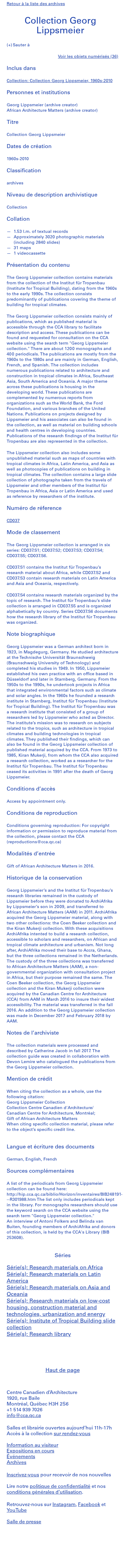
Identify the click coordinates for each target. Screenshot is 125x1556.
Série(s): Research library (39, 1334)
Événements (21, 1457)
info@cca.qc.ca (24, 1415)
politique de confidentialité (60, 1486)
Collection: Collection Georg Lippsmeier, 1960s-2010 (60, 81)
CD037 (13, 521)
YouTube (17, 1510)
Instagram (64, 1504)
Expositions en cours (30, 1451)
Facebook (89, 1504)
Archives (16, 1462)
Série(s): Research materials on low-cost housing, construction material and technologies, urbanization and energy (58, 1308)
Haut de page (63, 1370)
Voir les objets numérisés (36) (88, 57)
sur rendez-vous (72, 1434)
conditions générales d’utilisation (44, 1492)
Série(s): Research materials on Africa (55, 1268)
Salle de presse (24, 1522)
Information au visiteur (32, 1445)
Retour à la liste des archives (36, 4)
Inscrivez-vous (23, 1475)
